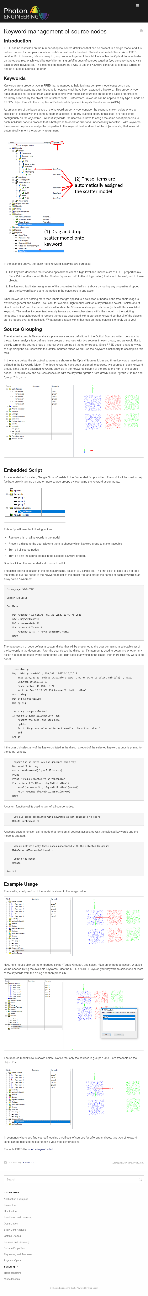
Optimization (11, 1223)
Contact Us (28, 1162)
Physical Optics (13, 1260)
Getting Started (12, 1236)
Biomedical (10, 1205)
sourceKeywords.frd (40, 1149)
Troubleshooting (12, 1272)
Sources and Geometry (17, 1242)
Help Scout (93, 1287)
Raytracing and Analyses (18, 1254)
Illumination (10, 1211)
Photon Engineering (61, 1287)
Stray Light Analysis (15, 1229)
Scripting (10, 1266)
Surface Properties (14, 1248)
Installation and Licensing (18, 1217)
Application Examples (16, 1199)
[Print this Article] (141, 31)
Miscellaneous (12, 1279)
